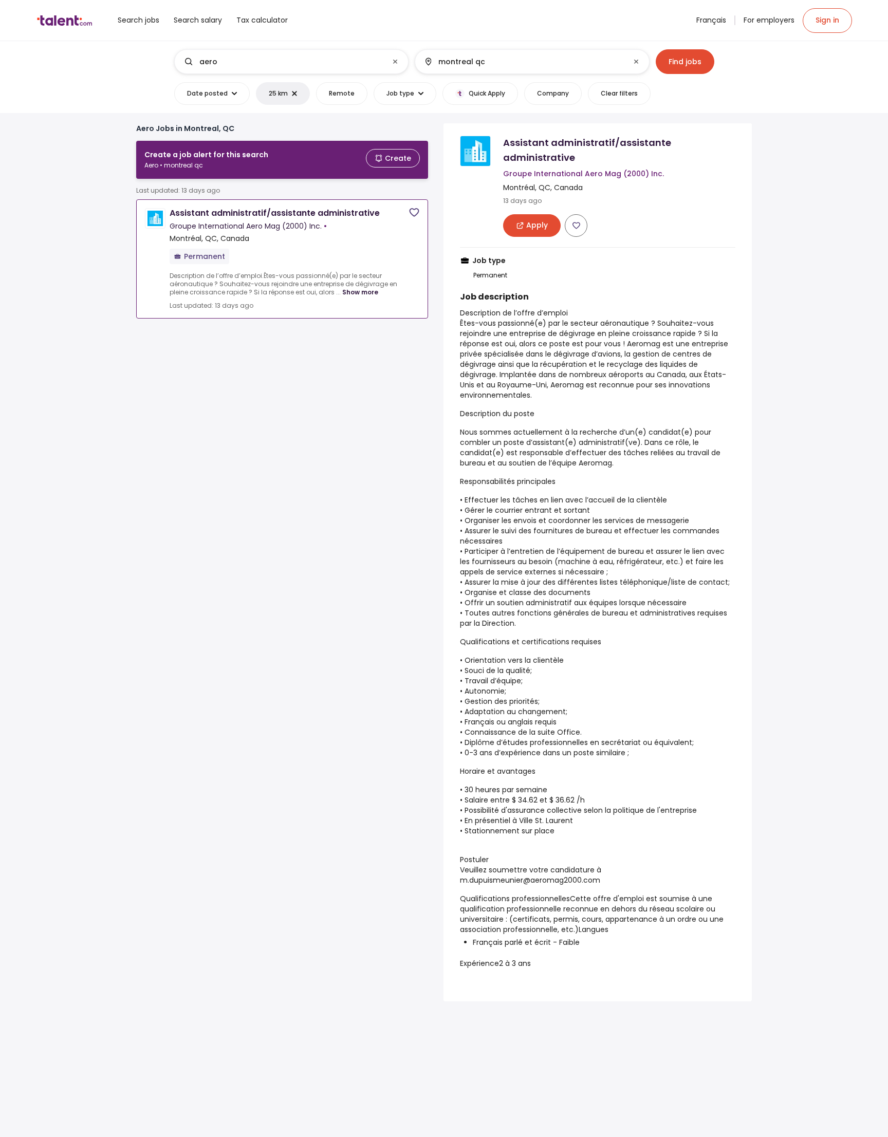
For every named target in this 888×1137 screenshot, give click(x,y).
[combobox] (290, 61)
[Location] (523, 61)
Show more (360, 292)
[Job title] (283, 61)
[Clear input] (395, 61)
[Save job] (414, 212)
